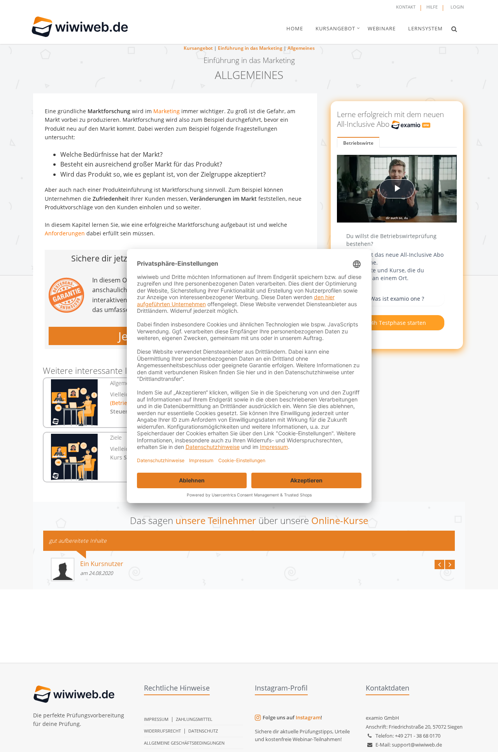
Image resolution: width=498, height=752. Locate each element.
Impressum (156, 719)
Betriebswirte (358, 143)
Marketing (166, 111)
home (294, 28)
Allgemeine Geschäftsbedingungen (184, 743)
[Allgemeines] (74, 402)
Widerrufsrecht (162, 731)
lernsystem (425, 28)
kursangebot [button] (335, 28)
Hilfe (432, 7)
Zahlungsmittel (194, 719)
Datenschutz (203, 731)
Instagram (308, 717)
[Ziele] (74, 457)
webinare (382, 28)
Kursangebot (198, 48)
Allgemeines (301, 48)
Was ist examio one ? (397, 298)
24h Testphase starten (397, 322)
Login (457, 7)
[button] (454, 28)
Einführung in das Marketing (250, 48)
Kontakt (406, 7)
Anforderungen (65, 233)
